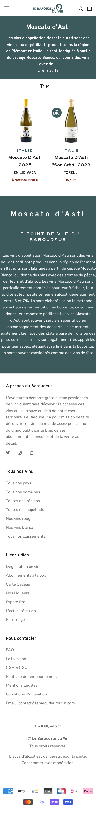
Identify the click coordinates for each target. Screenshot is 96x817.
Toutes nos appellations (27, 509)
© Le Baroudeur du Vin (48, 738)
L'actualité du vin (21, 611)
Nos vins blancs (19, 527)
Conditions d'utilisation (26, 694)
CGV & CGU (17, 667)
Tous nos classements (25, 536)
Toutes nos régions (23, 501)
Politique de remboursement (31, 676)
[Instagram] (20, 452)
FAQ (10, 650)
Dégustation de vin (22, 566)
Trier (45, 86)
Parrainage (15, 619)
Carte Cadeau (18, 584)
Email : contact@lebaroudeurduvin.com (40, 703)
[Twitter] (8, 452)
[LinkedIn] (31, 452)
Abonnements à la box (26, 575)
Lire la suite (48, 70)
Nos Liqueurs (18, 593)
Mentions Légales (22, 685)
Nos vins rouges (20, 518)
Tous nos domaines (23, 492)
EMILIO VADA (25, 173)
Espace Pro (15, 602)
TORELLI (71, 173)
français (46, 726)
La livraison (16, 659)
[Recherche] (81, 8)
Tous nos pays (18, 483)
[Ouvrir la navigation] (6, 8)
